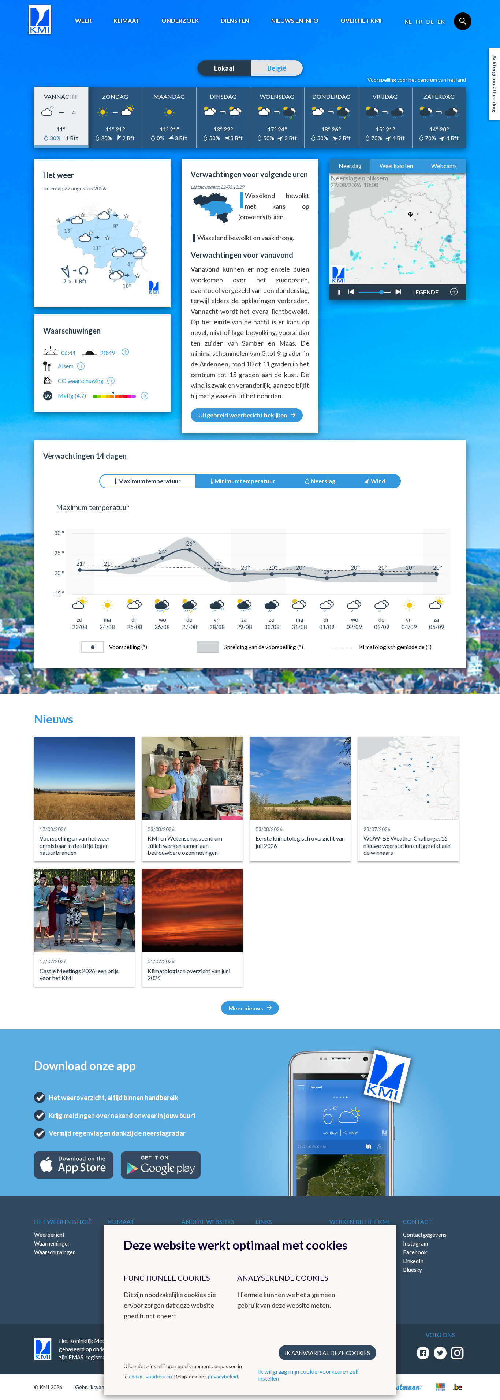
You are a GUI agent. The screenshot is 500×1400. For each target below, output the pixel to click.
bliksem (424, 270)
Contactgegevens (425, 1234)
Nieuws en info (294, 20)
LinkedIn (413, 1261)
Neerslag (350, 165)
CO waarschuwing (81, 380)
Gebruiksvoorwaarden (100, 1387)
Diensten (235, 20)
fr (418, 21)
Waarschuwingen (55, 1252)
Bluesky (412, 1269)
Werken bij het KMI (359, 1221)
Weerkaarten (396, 165)
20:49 (107, 353)
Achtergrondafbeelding (495, 83)
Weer (83, 20)
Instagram (415, 1243)
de (430, 21)
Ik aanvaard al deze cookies (327, 1352)
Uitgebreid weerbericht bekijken (242, 415)
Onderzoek (180, 20)
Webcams (444, 165)
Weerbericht (49, 1234)
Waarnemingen (52, 1243)
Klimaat (126, 20)
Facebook (415, 1252)
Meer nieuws (245, 1008)
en (441, 21)
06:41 (68, 353)
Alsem (66, 365)
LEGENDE (425, 289)
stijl (422, 273)
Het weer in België (63, 1221)
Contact (417, 1221)
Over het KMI (360, 20)
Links (263, 1221)
